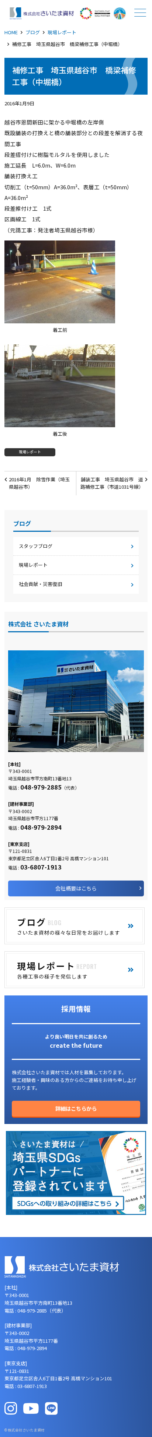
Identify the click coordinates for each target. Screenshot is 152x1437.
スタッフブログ (35, 545)
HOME (11, 32)
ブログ (32, 32)
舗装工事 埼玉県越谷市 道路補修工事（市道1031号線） (112, 483)
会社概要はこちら (76, 888)
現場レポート (62, 32)
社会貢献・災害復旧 (40, 583)
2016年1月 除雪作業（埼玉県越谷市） (39, 483)
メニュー (140, 12)
